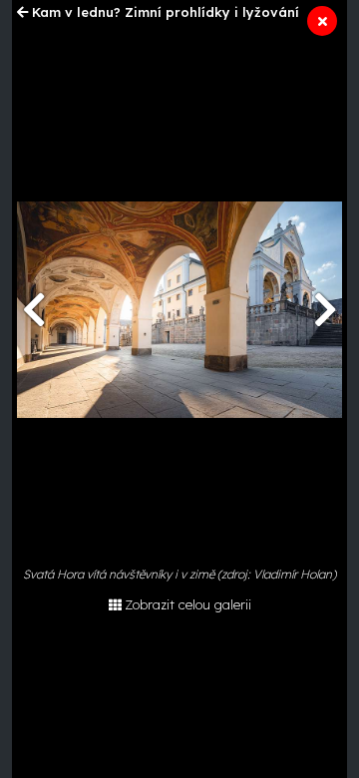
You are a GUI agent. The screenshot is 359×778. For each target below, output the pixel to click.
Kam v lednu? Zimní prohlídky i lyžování (165, 12)
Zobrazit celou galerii (188, 604)
